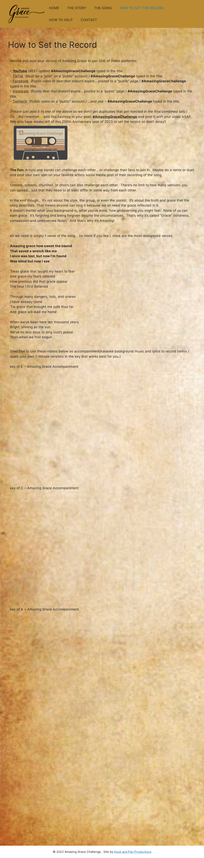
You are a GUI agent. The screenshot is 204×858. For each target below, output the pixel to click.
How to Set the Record (142, 8)
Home (54, 8)
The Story (76, 8)
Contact (89, 20)
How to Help (61, 20)
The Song (103, 8)
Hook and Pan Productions (132, 852)
